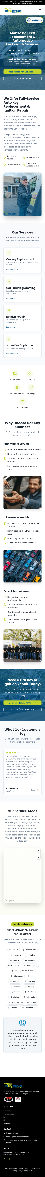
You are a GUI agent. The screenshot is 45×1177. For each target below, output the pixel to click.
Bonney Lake (31, 950)
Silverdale (31, 997)
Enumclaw (15, 965)
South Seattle (17, 1002)
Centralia (17, 960)
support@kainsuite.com (26, 3)
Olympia (16, 981)
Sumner (33, 1002)
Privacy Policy (17, 1171)
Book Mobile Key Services (21, 71)
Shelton (16, 997)
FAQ (5, 1117)
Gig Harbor (18, 976)
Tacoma (14, 1008)
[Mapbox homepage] (9, 900)
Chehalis (31, 960)
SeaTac (31, 992)
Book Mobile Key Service (21, 702)
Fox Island (29, 971)
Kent (32, 976)
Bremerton (18, 955)
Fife (16, 971)
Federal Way (32, 965)
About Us (6, 1120)
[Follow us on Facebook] (9, 1159)
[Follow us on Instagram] (4, 1159)
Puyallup (31, 987)
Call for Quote (24, 78)
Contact (6, 1123)
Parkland (31, 981)
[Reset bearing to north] (38, 857)
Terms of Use (28, 1171)
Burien (32, 955)
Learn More (10, 269)
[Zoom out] (38, 854)
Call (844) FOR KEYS (24, 709)
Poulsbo (17, 987)
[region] (22, 875)
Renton (17, 992)
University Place (31, 1008)
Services (6, 1111)
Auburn (15, 950)
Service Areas (8, 1114)
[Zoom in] (38, 850)
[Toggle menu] (40, 10)
